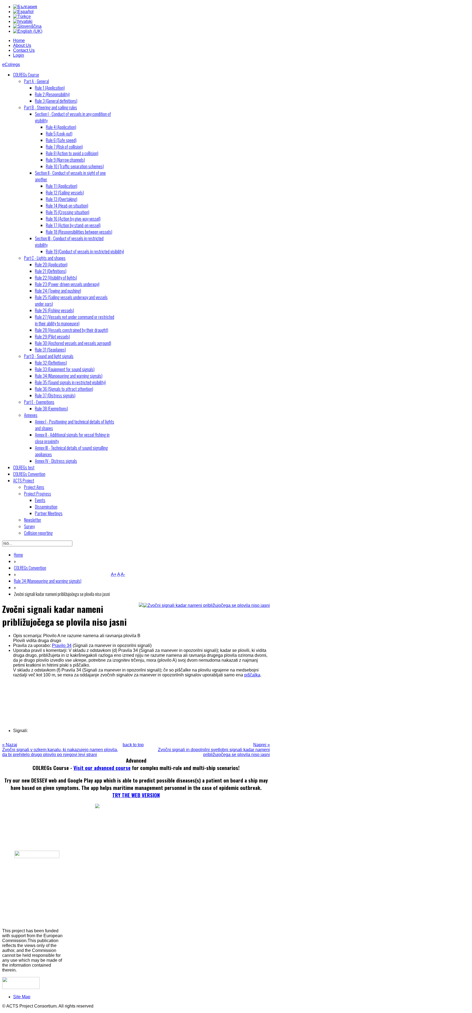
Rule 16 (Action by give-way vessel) (73, 218)
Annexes (30, 415)
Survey (29, 526)
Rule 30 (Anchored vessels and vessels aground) (73, 343)
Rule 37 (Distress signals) (55, 395)
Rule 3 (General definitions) (56, 101)
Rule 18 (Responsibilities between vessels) (79, 232)
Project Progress (37, 493)
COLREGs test (23, 467)
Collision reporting (38, 533)
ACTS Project (23, 480)
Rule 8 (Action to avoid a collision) (72, 153)
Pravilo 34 (62, 645)
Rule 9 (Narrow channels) (65, 160)
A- (123, 574)
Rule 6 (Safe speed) (61, 140)
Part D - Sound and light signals (48, 356)
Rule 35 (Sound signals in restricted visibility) (70, 382)
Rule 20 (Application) (51, 264)
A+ (113, 574)
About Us (22, 45)
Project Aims (34, 487)
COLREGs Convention (29, 474)
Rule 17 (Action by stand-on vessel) (73, 225)
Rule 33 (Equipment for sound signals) (65, 369)
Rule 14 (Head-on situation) (67, 205)
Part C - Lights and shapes (45, 258)
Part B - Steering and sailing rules (50, 107)
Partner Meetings (49, 513)
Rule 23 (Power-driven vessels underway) (67, 284)
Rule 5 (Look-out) (59, 133)
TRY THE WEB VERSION (136, 795)
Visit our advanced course (102, 767)
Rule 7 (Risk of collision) (64, 146)
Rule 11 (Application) (61, 186)
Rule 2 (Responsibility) (52, 94)
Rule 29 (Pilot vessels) (52, 336)
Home (19, 40)
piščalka (252, 675)
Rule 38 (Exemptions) (51, 408)
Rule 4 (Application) (61, 127)
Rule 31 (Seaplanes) (50, 349)
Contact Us (24, 50)
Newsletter (32, 520)
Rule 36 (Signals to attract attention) (64, 389)
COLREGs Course (26, 74)
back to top (133, 744)
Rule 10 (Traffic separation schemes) (75, 166)
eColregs (11, 64)
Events (40, 500)
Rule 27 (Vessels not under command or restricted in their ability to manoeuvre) (74, 320)
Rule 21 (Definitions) (50, 271)
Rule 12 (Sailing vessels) (65, 192)
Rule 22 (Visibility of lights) (56, 277)
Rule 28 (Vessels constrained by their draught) (71, 330)
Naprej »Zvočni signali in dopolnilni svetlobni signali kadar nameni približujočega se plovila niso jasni (214, 749)
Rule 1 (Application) (50, 88)
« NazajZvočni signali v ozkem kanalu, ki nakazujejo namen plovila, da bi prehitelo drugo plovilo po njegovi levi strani (60, 749)
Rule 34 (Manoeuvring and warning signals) (68, 376)
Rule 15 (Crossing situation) (67, 212)
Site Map (21, 996)
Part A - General (36, 81)
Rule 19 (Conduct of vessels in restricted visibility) (85, 251)
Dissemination (46, 506)
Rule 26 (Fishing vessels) (54, 310)
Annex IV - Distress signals (56, 461)
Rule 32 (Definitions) (51, 362)
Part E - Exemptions (39, 402)
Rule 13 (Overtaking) (61, 199)
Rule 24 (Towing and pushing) (58, 290)
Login (18, 55)
